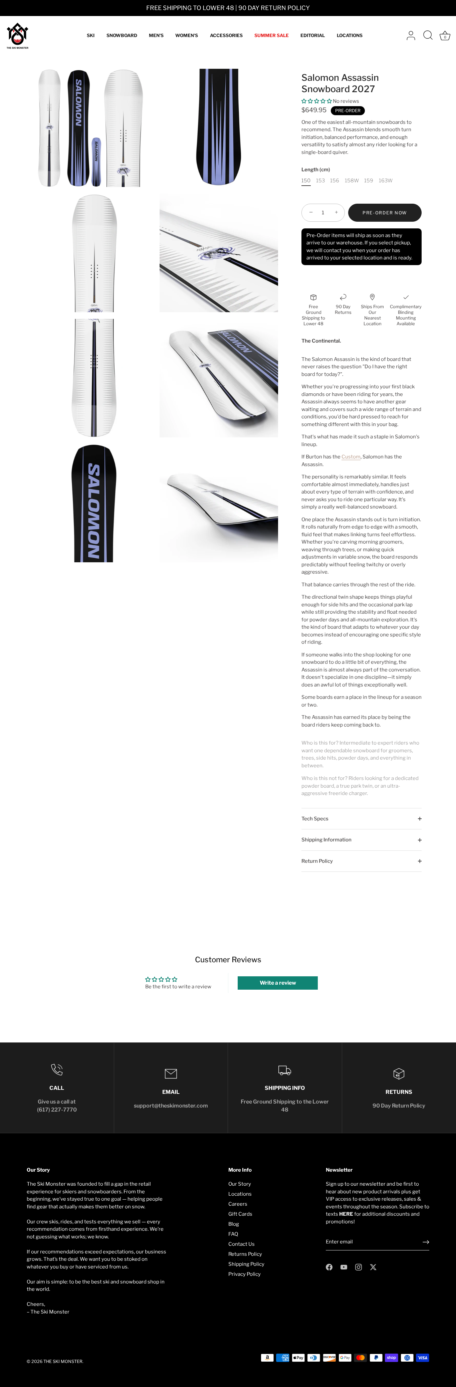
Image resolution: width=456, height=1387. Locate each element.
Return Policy (317, 861)
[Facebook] (329, 1267)
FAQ (233, 1234)
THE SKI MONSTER (62, 1361)
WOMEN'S (186, 35)
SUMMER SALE (271, 35)
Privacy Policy (244, 1274)
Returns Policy (245, 1254)
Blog (233, 1224)
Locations (240, 1194)
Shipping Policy (246, 1264)
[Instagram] (358, 1267)
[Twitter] (373, 1267)
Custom (351, 457)
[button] (317, 101)
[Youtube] (343, 1267)
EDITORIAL (312, 35)
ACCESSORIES (226, 35)
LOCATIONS (350, 35)
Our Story (239, 1184)
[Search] (428, 35)
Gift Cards (240, 1214)
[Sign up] (426, 1242)
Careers (237, 1204)
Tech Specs (314, 819)
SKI (90, 35)
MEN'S (156, 35)
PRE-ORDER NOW (385, 212)
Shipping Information (326, 840)
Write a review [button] (278, 983)
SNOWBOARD (121, 35)
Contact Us (241, 1244)
